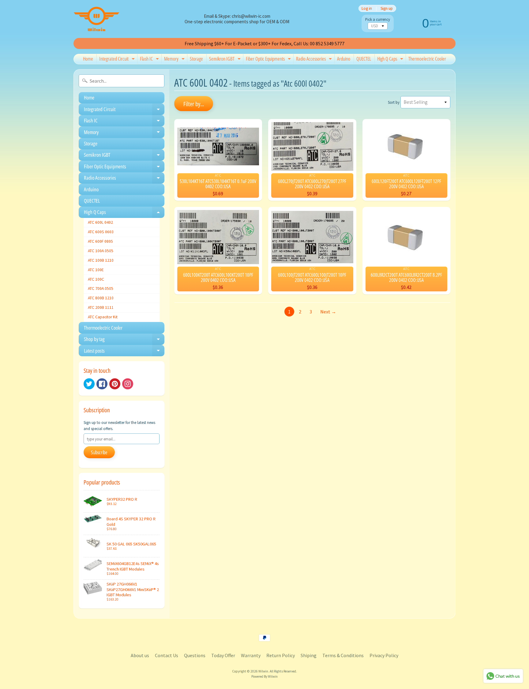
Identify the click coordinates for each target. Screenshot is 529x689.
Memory (175, 59)
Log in (367, 8)
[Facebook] (101, 383)
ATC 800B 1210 (101, 298)
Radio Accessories (314, 59)
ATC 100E (96, 269)
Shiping (309, 655)
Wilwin (263, 671)
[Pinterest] (114, 383)
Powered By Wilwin (264, 676)
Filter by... (193, 104)
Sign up (387, 8)
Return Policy (280, 655)
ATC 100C (96, 279)
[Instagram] (127, 383)
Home (88, 58)
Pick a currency (377, 19)
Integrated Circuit (117, 59)
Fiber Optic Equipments (269, 59)
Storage (196, 58)
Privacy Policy (384, 655)
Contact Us (166, 655)
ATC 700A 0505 (100, 288)
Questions (194, 655)
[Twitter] (89, 383)
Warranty (251, 655)
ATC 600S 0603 (101, 231)
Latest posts (124, 351)
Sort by (394, 102)
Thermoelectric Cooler (427, 58)
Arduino (343, 58)
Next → (328, 312)
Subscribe (99, 452)
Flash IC (150, 59)
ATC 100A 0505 (100, 250)
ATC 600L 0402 (100, 222)
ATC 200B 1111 (101, 307)
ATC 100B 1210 (101, 260)
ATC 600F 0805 (100, 241)
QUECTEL (363, 58)
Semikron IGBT (225, 59)
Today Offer (223, 655)
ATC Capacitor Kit (103, 317)
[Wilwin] (96, 19)
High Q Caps (391, 59)
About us (140, 655)
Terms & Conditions (343, 655)
